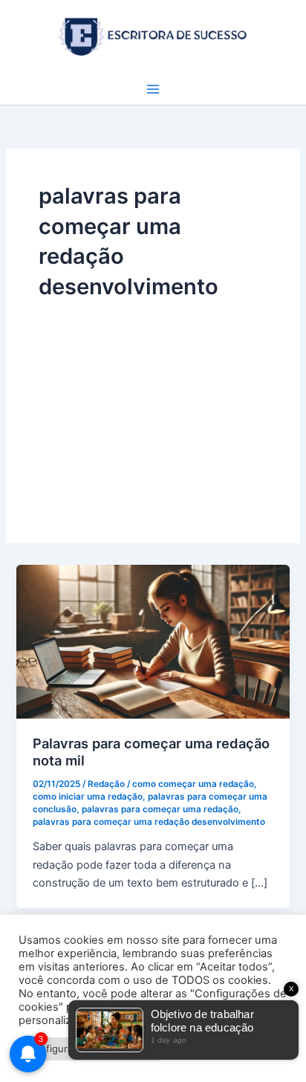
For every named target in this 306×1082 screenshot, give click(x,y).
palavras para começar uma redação (160, 809)
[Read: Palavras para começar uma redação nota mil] (152, 640)
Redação (106, 784)
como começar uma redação (193, 784)
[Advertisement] (153, 406)
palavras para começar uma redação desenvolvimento (149, 822)
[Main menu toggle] (153, 89)
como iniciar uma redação (88, 796)
